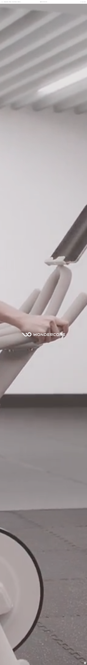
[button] (2, 2)
